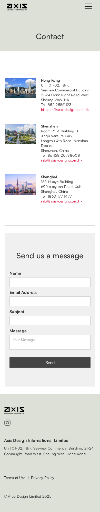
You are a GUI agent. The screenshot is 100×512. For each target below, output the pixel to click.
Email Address (23, 292)
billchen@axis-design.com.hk (65, 109)
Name (15, 273)
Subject (16, 311)
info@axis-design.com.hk (61, 160)
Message (18, 330)
